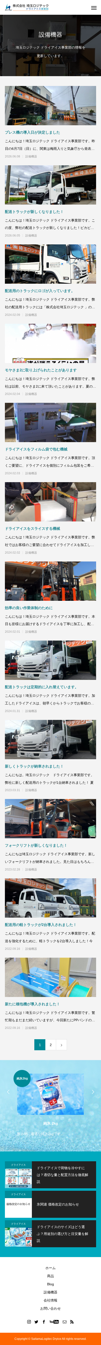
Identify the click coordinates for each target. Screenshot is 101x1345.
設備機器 (31, 156)
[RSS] (72, 1321)
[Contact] (64, 1321)
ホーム (50, 1268)
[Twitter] (36, 1321)
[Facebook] (43, 1321)
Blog (50, 1284)
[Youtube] (54, 1321)
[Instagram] (29, 1321)
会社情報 (50, 1300)
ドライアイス (18, 1164)
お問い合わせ (50, 1308)
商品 (50, 1276)
